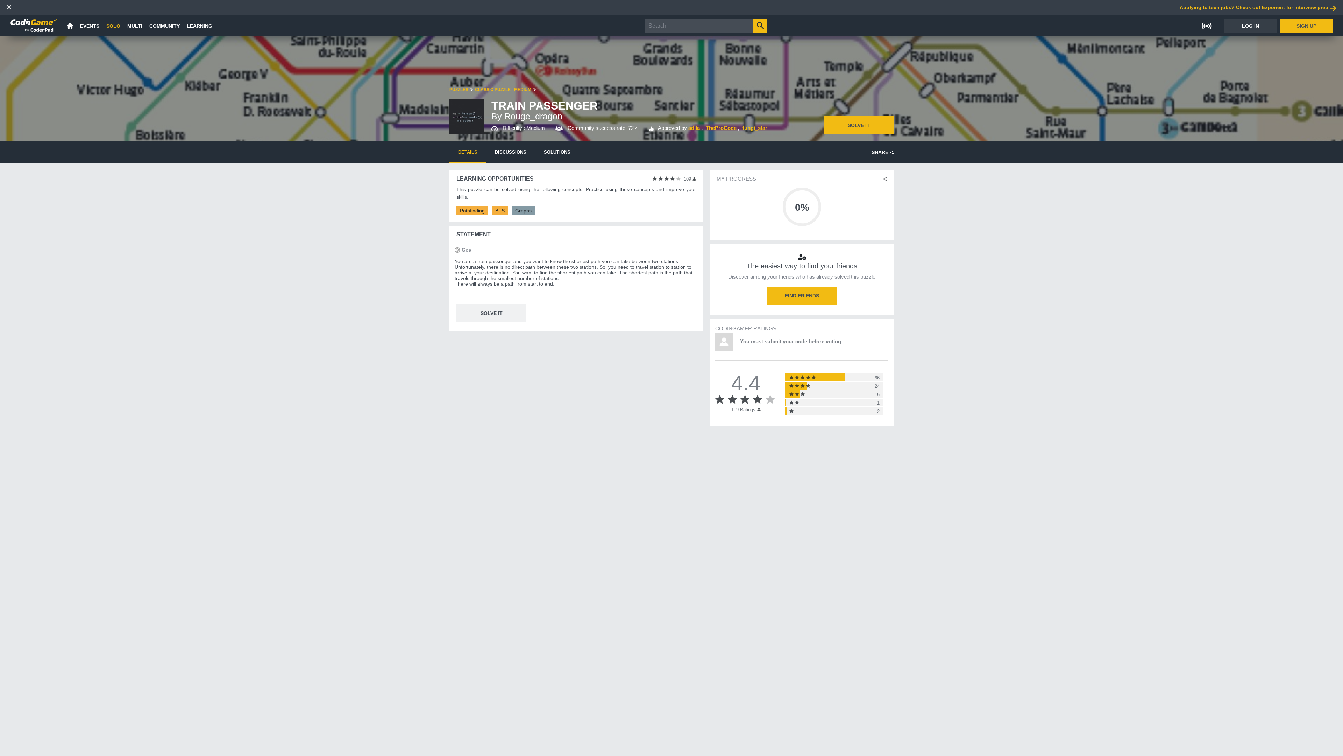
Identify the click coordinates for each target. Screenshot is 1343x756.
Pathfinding (472, 211)
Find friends (802, 296)
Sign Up (1306, 26)
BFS (500, 211)
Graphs (523, 211)
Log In (1250, 26)
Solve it (859, 125)
